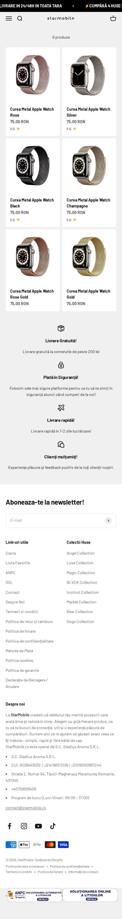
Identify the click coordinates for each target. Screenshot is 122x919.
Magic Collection (81, 572)
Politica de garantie (22, 670)
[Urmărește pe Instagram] (24, 826)
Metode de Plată (19, 650)
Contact (13, 592)
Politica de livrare (20, 631)
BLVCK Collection (82, 582)
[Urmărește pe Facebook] (9, 826)
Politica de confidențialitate (29, 641)
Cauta (11, 553)
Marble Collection (81, 601)
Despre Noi (15, 601)
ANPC (11, 572)
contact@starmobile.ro (26, 807)
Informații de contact (83, 872)
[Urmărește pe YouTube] (38, 826)
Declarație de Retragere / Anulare (27, 683)
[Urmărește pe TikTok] (53, 826)
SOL (9, 582)
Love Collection (80, 562)
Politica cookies (19, 660)
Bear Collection (80, 611)
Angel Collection (81, 553)
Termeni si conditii (22, 611)
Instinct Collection (83, 592)
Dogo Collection (80, 621)
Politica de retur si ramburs (29, 621)
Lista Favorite (18, 562)
